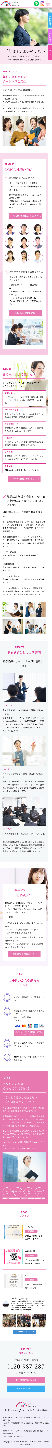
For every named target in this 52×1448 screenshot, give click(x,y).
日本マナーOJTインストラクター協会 (26, 1410)
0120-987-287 (26, 1366)
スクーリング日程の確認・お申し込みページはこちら (28, 1033)
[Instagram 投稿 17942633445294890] (9, 1320)
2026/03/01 (30, 1251)
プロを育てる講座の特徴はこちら (25, 216)
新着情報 (31, 1231)
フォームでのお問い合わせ (26, 1388)
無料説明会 (50, 20)
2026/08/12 (30, 1226)
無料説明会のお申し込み (26, 1380)
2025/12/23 (30, 1275)
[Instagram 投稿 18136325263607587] (24, 1320)
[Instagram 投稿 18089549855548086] (39, 1320)
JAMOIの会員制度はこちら (23, 479)
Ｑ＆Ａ (50, 52)
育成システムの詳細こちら (25, 313)
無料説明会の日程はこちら (23, 954)
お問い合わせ (50, 36)
